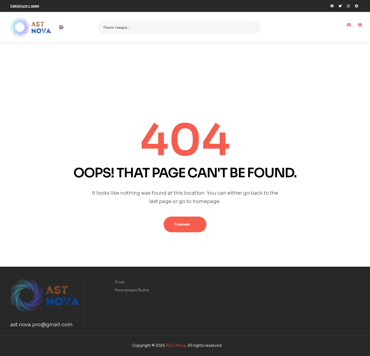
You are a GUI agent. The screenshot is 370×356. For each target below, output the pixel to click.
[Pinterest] (356, 6)
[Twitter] (340, 6)
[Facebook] (332, 6)
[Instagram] (348, 6)
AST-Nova (176, 345)
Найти (252, 27)
